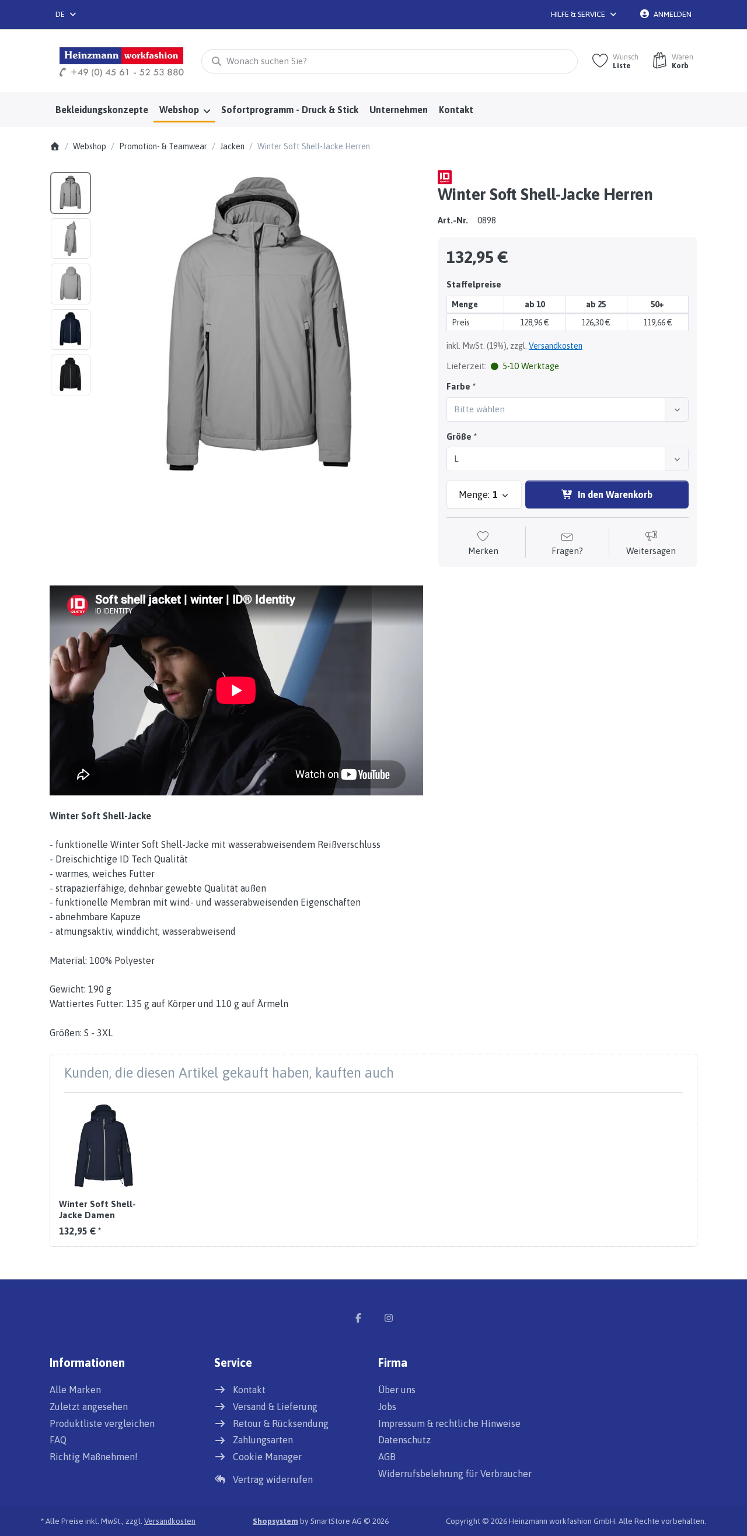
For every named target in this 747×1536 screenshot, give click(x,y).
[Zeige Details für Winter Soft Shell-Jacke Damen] (104, 1146)
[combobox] (66, 14)
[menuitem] (101, 110)
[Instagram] (389, 1318)
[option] (70, 193)
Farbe (458, 386)
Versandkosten (555, 345)
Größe (459, 436)
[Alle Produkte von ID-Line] (445, 176)
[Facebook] (358, 1318)
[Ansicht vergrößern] (260, 329)
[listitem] (260, 329)
